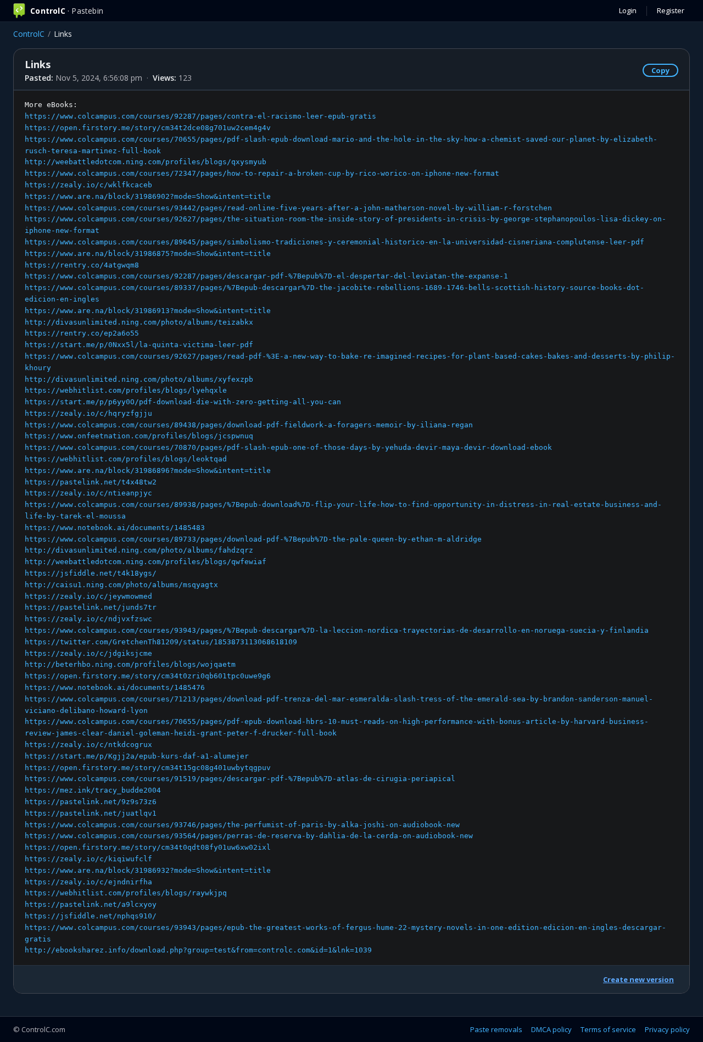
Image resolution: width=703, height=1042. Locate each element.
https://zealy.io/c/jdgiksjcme (88, 653)
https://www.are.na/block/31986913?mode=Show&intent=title (148, 311)
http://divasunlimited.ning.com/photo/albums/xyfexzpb (139, 379)
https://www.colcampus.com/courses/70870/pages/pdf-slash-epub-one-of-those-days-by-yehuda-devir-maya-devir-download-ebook (288, 447)
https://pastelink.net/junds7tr (91, 607)
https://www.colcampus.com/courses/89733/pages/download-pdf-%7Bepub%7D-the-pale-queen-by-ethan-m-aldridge (253, 539)
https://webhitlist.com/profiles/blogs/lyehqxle (126, 390)
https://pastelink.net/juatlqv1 (91, 813)
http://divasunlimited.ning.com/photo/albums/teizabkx (139, 322)
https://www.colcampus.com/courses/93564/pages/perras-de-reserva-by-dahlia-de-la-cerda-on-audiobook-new (249, 836)
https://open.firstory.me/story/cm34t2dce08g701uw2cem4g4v (148, 128)
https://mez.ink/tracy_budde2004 (93, 790)
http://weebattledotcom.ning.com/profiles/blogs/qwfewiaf (145, 562)
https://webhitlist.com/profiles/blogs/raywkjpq (126, 893)
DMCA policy (551, 1029)
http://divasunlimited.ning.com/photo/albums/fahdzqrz (139, 550)
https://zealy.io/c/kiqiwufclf (88, 859)
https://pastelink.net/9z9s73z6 (91, 802)
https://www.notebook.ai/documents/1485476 (115, 687)
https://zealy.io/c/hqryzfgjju (88, 413)
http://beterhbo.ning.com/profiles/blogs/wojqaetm (130, 664)
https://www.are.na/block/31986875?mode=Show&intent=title (148, 253)
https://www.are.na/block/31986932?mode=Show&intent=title (148, 870)
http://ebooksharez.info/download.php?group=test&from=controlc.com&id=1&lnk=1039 (198, 950)
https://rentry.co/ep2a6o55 (82, 333)
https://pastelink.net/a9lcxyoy (91, 904)
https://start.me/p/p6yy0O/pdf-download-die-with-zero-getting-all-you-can (183, 402)
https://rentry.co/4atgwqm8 (82, 265)
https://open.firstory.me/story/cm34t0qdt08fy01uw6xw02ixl (148, 847)
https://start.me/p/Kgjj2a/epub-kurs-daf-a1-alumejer (137, 756)
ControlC (28, 34)
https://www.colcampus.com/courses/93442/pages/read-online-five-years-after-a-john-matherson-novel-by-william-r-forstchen (288, 208)
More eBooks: (350, 527)
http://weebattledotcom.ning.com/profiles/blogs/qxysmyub (145, 162)
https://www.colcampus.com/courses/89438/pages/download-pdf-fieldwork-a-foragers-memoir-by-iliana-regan (249, 425)
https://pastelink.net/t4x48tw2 (91, 482)
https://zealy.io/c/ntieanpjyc (88, 493)
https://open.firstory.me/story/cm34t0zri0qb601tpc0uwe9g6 (148, 676)
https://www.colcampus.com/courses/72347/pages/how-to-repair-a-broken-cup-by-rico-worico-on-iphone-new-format (262, 173)
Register (670, 10)
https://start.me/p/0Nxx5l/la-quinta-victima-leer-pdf (139, 345)
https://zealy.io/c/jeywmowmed (88, 596)
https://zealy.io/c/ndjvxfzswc (88, 619)
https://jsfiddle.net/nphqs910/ (91, 916)
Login (628, 10)
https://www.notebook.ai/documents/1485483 (115, 527)
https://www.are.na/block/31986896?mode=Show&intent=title (148, 470)
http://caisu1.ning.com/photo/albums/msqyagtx (121, 585)
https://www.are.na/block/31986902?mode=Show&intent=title (148, 196)
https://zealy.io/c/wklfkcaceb (88, 185)
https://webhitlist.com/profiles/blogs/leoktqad (126, 459)
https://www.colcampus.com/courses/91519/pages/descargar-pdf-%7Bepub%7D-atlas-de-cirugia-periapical (240, 778)
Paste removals (496, 1029)
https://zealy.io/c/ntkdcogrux (88, 744)
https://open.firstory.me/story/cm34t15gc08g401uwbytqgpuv (148, 768)
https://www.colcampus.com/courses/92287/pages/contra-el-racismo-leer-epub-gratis (200, 116)
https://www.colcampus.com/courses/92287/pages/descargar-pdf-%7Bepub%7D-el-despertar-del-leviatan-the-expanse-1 (266, 276)
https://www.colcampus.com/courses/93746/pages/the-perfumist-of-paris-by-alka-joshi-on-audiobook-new (242, 825)
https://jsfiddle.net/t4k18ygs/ (91, 573)
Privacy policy (667, 1029)
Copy (660, 70)
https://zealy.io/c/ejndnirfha (88, 882)
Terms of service (608, 1029)
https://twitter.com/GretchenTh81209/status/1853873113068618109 (161, 642)
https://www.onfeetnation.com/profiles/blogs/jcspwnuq (139, 436)
